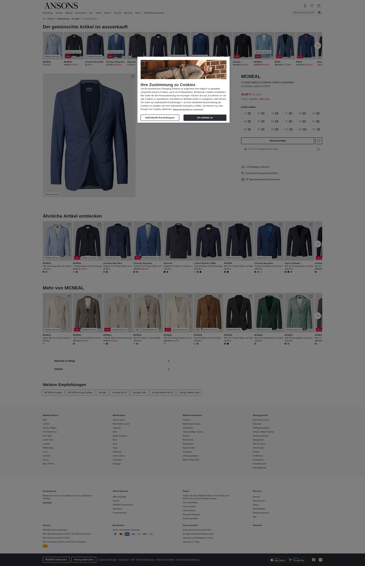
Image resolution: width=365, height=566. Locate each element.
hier (217, 106)
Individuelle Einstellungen (160, 117)
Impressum (198, 109)
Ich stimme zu (205, 117)
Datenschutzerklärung (183, 109)
